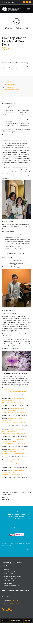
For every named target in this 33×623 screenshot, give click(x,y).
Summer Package (10, 84)
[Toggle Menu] (28, 8)
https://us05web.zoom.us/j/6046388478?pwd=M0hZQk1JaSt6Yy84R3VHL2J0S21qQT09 (13, 431)
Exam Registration (10, 82)
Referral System (9, 87)
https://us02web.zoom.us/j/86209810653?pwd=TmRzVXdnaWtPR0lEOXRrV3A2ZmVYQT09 (14, 400)
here (17, 132)
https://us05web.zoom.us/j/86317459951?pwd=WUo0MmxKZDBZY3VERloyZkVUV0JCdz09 (14, 462)
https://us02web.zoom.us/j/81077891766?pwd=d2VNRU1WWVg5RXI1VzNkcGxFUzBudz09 (14, 410)
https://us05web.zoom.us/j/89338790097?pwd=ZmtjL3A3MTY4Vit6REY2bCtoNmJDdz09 (13, 421)
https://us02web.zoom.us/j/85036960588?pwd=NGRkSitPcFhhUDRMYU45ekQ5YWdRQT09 (14, 452)
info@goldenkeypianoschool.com (13, 603)
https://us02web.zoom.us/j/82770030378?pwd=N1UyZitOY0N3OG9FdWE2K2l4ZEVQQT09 (14, 472)
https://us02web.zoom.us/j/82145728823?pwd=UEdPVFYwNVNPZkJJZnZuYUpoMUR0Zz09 (14, 441)
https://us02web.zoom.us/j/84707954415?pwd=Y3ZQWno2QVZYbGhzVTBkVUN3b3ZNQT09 (14, 390)
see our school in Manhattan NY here (15, 590)
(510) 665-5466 (9, 2)
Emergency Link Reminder (12, 89)
